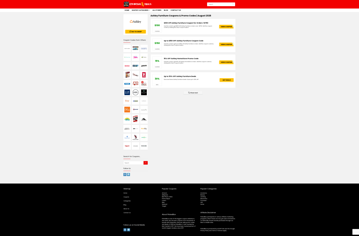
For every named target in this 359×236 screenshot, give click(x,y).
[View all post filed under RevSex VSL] (135, 119)
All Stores (156, 10)
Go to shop (136, 32)
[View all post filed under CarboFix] (144, 84)
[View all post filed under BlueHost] (127, 137)
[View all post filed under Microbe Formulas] (144, 146)
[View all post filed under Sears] (144, 48)
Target (164, 206)
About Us (126, 209)
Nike (163, 202)
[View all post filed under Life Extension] (127, 84)
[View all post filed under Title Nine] (127, 57)
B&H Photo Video (167, 197)
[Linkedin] (128, 174)
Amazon (164, 193)
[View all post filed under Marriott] (127, 128)
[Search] (233, 4)
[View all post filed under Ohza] (127, 109)
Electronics (203, 199)
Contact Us (176, 10)
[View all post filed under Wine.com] (135, 137)
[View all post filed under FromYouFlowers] (144, 109)
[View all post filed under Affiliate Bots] (135, 66)
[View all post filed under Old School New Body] (127, 75)
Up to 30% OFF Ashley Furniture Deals (180, 76)
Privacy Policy (204, 231)
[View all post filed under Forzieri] (135, 146)
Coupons (126, 197)
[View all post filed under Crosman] (135, 109)
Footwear (203, 200)
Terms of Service (217, 231)
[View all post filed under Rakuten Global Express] (127, 146)
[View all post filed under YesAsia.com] (144, 137)
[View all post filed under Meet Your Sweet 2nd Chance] (135, 75)
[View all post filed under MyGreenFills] (127, 119)
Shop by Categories (140, 10)
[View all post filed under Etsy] (127, 101)
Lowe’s (164, 200)
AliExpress (165, 195)
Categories (127, 201)
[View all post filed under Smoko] (144, 66)
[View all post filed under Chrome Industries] (144, 75)
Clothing (203, 197)
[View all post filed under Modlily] (144, 128)
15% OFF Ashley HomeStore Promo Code (181, 58)
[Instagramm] (124, 174)
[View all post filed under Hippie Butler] (135, 128)
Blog (166, 10)
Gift (201, 202)
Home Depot (166, 199)
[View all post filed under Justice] (135, 57)
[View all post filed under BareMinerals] (144, 101)
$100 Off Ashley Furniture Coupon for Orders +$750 (186, 23)
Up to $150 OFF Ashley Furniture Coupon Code (183, 41)
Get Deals (227, 80)
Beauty (202, 195)
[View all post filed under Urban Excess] (135, 92)
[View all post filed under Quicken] (127, 66)
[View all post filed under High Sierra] (144, 119)
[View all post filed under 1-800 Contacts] (135, 101)
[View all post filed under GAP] (127, 92)
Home (127, 10)
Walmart (164, 204)
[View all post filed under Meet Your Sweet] (135, 84)
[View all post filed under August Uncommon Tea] (144, 92)
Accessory (203, 193)
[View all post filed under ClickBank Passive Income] (135, 48)
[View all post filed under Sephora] (127, 48)
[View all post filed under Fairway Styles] (144, 57)
